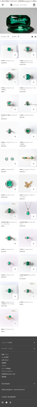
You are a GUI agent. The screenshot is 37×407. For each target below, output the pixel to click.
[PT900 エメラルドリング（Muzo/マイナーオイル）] (9, 290)
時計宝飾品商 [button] (6, 384)
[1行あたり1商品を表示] (32, 36)
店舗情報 (4, 363)
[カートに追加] (15, 54)
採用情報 (4, 377)
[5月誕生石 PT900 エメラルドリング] (9, 103)
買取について (5, 354)
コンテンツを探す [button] (7, 342)
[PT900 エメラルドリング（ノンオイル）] (9, 131)
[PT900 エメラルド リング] (9, 183)
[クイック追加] (33, 163)
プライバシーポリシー (7, 371)
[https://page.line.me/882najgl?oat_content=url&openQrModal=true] (6, 402)
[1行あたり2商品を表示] (35, 36)
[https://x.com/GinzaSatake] (10, 402)
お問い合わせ (5, 360)
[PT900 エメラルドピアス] (9, 158)
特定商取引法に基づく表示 (8, 374)
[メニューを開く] (5, 5)
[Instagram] (2, 402)
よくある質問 (5, 357)
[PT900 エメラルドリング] (9, 49)
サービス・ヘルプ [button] (7, 348)
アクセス (4, 365)
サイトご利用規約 (6, 368)
